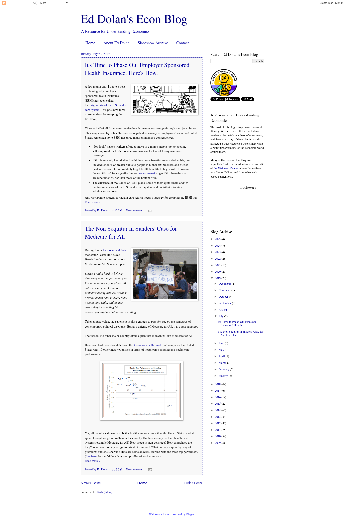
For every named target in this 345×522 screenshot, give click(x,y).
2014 (218, 410)
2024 (218, 245)
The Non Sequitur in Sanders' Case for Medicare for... (240, 333)
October (224, 296)
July (221, 316)
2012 (218, 423)
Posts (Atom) (104, 492)
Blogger (190, 514)
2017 (218, 390)
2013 (218, 417)
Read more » (92, 202)
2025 (218, 239)
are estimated (147, 173)
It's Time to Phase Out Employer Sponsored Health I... (237, 323)
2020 (218, 271)
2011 (218, 430)
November (225, 290)
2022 (218, 258)
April (222, 356)
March (223, 363)
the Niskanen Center (226, 168)
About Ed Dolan (116, 42)
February (224, 369)
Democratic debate (115, 250)
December (225, 283)
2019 (218, 278)
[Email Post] (150, 210)
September (225, 303)
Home (90, 42)
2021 (218, 265)
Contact (182, 42)
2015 (218, 403)
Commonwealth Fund (147, 345)
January (224, 376)
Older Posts (193, 483)
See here (91, 456)
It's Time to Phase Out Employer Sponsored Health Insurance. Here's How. (137, 69)
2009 (218, 443)
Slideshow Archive (153, 42)
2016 (218, 397)
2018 (218, 384)
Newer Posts (91, 483)
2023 (218, 252)
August (223, 310)
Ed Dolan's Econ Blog (134, 18)
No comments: (135, 210)
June (222, 343)
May (222, 350)
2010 (218, 436)
